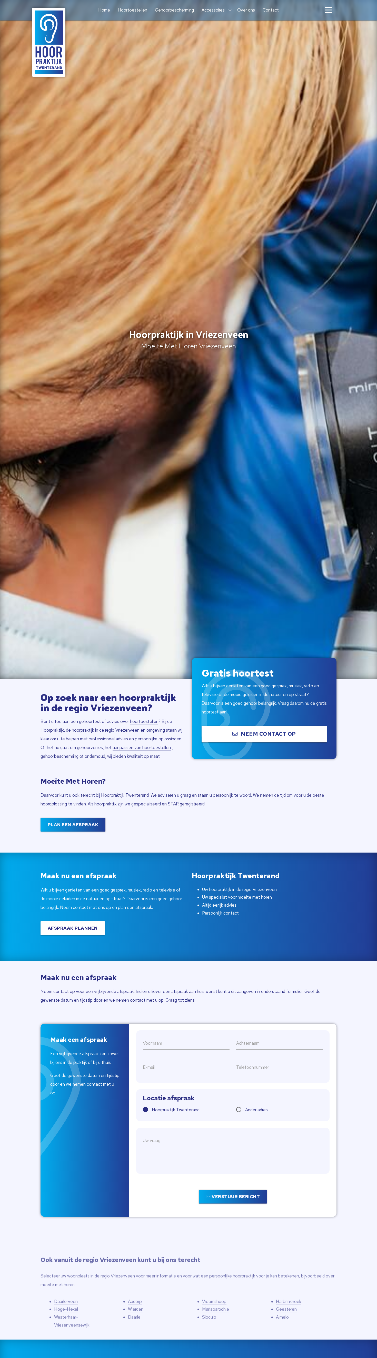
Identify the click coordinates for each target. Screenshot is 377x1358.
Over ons (246, 10)
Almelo (282, 1309)
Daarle (134, 1309)
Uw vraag (151, 1140)
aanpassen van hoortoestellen (142, 747)
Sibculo (209, 1309)
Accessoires (213, 10)
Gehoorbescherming (174, 10)
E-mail (149, 1067)
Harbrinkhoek (288, 1294)
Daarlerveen (66, 1294)
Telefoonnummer (252, 1067)
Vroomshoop (214, 1294)
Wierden (135, 1301)
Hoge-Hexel (66, 1301)
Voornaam (152, 1043)
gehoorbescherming (60, 756)
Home (104, 10)
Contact (271, 10)
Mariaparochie (215, 1301)
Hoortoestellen (132, 10)
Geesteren (286, 1301)
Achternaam (248, 1043)
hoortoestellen (144, 721)
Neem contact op (268, 733)
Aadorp (135, 1294)
